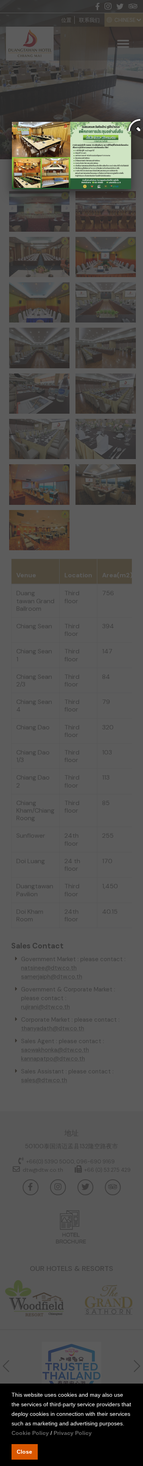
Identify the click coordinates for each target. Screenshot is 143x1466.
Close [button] (24, 1451)
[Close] (131, 122)
